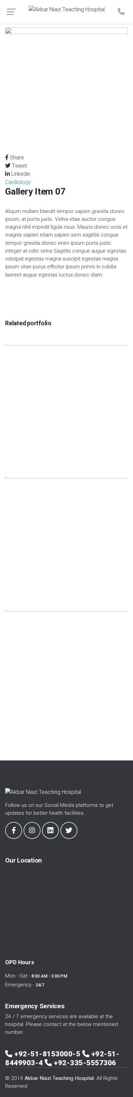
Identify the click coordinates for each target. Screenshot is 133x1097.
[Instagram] (32, 830)
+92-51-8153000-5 (48, 1054)
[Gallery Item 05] (66, 405)
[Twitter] (68, 830)
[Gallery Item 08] (66, 671)
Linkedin (20, 174)
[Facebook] (13, 830)
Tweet (19, 165)
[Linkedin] (50, 830)
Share (16, 157)
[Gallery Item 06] (66, 538)
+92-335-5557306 (85, 1063)
